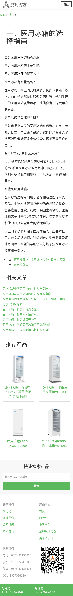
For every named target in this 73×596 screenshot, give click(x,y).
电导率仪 (44, 524)
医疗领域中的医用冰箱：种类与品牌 (25, 288)
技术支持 (8, 531)
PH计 (42, 517)
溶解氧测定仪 (47, 531)
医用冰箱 (17, 57)
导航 (66, 4)
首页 (3, 14)
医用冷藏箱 (21, 264)
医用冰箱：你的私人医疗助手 (21, 314)
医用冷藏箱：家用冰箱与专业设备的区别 (39, 259)
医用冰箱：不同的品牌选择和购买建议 (27, 329)
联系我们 (8, 517)
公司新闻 (8, 524)
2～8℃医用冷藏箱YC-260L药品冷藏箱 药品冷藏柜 (18, 392)
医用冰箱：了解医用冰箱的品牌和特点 (27, 324)
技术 (11, 14)
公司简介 (8, 511)
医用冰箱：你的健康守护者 (20, 319)
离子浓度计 (46, 538)
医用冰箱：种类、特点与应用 (21, 309)
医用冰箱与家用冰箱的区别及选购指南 (27, 293)
